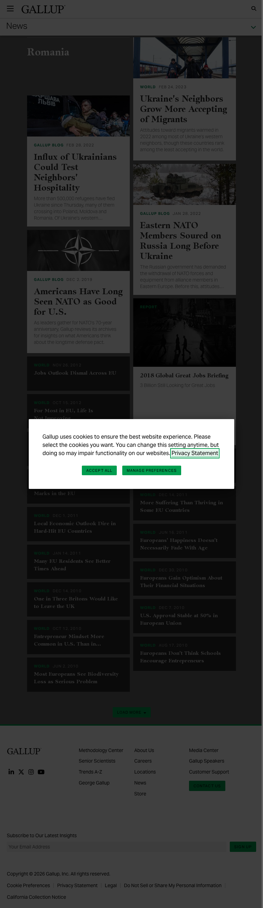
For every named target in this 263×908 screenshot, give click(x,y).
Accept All (99, 470)
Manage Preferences (152, 470)
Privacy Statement (195, 453)
